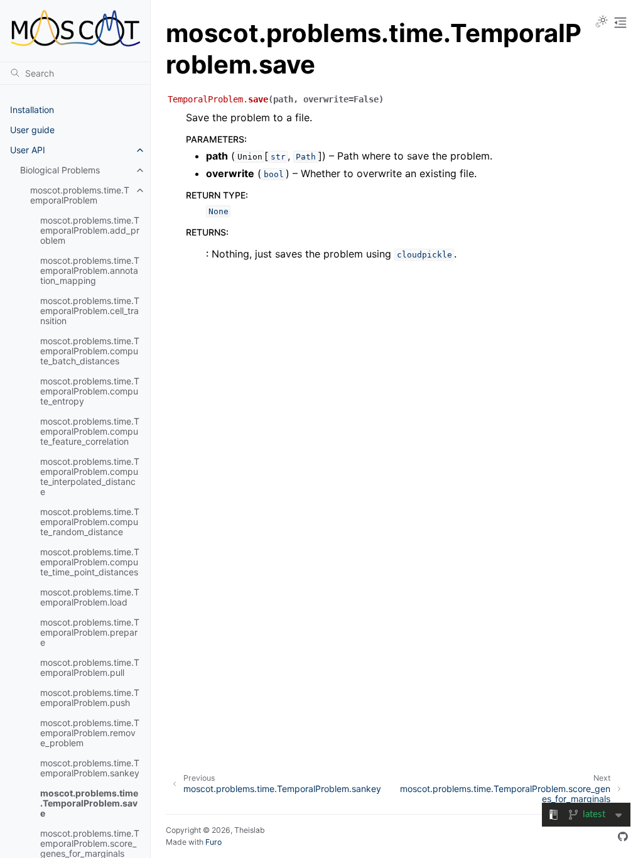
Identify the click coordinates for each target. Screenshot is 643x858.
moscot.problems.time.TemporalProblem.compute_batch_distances (89, 350)
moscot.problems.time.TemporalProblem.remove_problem (89, 732)
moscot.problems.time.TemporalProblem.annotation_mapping (89, 270)
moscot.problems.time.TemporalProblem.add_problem (89, 230)
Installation (32, 109)
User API (27, 149)
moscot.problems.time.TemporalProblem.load (89, 597)
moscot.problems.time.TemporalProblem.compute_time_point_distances (89, 561)
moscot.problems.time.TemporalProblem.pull (89, 667)
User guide (32, 129)
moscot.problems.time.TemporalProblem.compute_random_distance (89, 521)
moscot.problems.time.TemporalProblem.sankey (89, 768)
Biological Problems (60, 170)
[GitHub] (623, 837)
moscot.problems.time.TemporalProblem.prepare (89, 632)
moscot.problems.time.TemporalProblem (79, 195)
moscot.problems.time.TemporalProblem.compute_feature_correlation (89, 431)
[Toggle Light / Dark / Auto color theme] (601, 22)
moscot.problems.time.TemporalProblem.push (89, 697)
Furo (213, 842)
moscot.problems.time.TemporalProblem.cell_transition (89, 310)
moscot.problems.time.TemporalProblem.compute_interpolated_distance (89, 476)
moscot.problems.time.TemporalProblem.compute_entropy (89, 391)
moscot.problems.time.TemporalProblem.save (89, 803)
